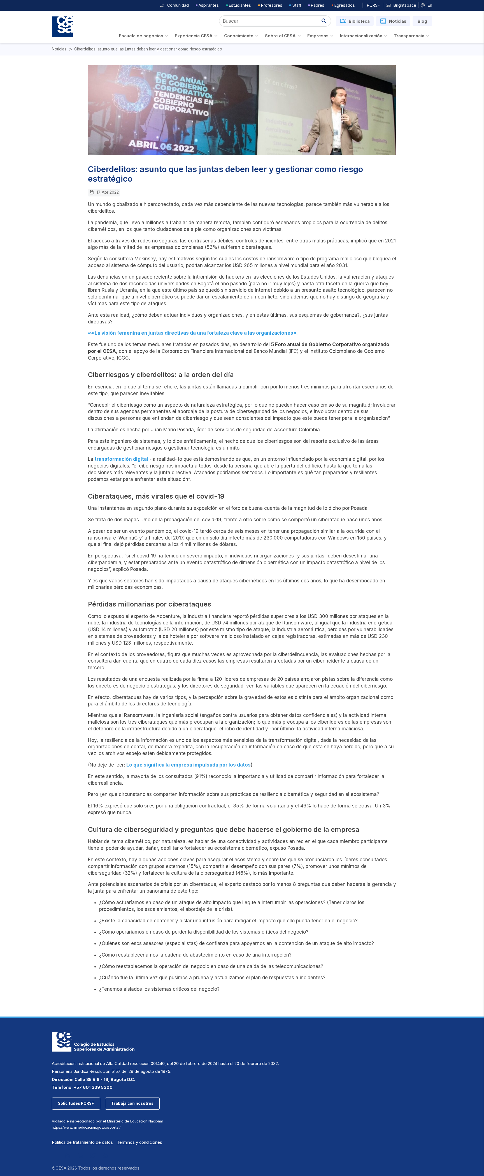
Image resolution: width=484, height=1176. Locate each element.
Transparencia (409, 35)
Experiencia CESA (194, 35)
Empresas (318, 35)
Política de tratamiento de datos (82, 1142)
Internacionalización (361, 35)
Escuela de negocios (141, 35)
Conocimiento (238, 35)
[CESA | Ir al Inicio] (62, 26)
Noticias (59, 49)
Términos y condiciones (139, 1142)
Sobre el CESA (280, 35)
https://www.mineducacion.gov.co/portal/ (86, 1127)
